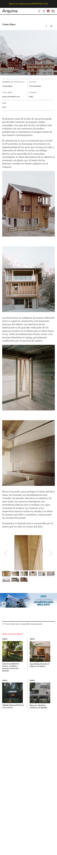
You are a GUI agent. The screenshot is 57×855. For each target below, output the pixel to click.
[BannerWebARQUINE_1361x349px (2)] (28, 606)
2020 (4, 107)
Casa (7, 624)
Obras (4, 639)
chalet (12, 624)
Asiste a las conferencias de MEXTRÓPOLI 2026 (28, 4)
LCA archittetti (35, 86)
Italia (31, 97)
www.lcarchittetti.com (11, 97)
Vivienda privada (36, 624)
